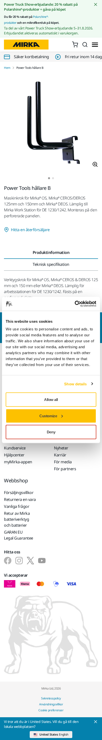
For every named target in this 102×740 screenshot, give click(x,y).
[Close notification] (95, 4)
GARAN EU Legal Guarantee (18, 535)
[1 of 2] (49, 178)
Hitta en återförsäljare (30, 229)
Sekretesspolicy (51, 698)
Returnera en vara (20, 499)
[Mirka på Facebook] (7, 560)
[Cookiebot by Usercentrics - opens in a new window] (74, 304)
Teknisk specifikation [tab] (51, 264)
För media (63, 462)
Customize (48, 416)
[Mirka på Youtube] (42, 560)
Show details (75, 384)
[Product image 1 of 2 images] (51, 123)
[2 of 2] (53, 178)
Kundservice (15, 448)
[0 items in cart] (75, 45)
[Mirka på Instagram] (19, 560)
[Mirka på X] (30, 560)
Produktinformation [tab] (51, 252)
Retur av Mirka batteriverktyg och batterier (17, 519)
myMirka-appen (18, 462)
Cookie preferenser (51, 710)
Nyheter (61, 448)
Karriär (60, 455)
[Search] (85, 45)
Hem (7, 68)
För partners (65, 468)
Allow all (51, 399)
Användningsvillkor (51, 704)
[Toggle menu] (95, 45)
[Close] (95, 721)
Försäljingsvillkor (18, 492)
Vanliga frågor (16, 506)
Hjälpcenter (14, 455)
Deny (51, 432)
